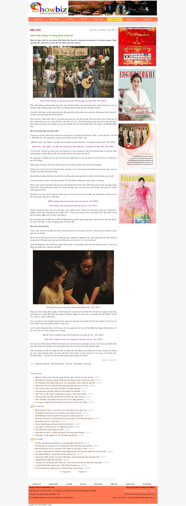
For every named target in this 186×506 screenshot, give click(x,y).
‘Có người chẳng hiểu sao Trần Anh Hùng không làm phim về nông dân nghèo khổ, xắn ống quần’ (71, 451)
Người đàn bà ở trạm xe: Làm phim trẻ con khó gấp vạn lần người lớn (61, 410)
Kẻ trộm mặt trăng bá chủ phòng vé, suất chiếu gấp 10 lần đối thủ (59, 443)
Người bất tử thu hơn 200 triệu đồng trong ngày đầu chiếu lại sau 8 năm (61, 386)
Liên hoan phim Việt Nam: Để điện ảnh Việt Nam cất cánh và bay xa (60, 397)
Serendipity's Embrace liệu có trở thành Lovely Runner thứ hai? (58, 413)
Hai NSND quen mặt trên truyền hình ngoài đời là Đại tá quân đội (59, 416)
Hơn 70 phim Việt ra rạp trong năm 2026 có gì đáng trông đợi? (58, 388)
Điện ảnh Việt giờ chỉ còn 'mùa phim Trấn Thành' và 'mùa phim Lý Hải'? (61, 449)
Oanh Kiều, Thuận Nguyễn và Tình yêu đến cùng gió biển (56, 435)
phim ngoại (78, 364)
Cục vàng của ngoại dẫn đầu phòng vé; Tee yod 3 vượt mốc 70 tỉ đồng (61, 402)
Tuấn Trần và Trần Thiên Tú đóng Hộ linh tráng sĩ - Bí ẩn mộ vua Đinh (61, 394)
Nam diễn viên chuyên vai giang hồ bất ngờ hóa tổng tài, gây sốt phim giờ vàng (64, 380)
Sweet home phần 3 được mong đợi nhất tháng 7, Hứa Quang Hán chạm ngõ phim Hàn (67, 457)
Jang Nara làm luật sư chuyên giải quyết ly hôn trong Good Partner (59, 432)
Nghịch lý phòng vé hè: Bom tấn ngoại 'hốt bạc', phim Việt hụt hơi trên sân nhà (64, 377)
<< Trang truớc (65, 472)
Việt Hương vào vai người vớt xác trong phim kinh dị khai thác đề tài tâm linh (63, 446)
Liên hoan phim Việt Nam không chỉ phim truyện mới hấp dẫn (57, 391)
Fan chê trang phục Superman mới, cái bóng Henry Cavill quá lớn (59, 468)
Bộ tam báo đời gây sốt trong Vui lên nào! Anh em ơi (54, 424)
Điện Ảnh (35, 30)
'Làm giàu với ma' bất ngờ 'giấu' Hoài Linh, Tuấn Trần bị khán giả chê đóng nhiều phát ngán (68, 463)
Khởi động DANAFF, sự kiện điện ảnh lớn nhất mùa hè (55, 454)
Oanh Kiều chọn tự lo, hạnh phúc (47, 421)
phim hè (69, 364)
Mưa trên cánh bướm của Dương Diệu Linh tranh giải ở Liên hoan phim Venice (64, 418)
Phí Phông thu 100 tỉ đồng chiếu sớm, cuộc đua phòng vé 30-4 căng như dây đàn (65, 383)
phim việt (87, 364)
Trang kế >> (82, 472)
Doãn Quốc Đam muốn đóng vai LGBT (49, 430)
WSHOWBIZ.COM (44, 505)
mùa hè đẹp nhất (57, 364)
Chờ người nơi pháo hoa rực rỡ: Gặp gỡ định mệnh (54, 427)
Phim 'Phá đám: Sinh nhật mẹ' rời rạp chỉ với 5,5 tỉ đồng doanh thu (59, 400)
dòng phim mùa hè (42, 364)
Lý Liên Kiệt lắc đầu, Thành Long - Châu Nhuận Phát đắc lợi (57, 465)
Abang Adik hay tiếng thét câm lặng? (48, 460)
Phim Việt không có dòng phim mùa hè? (51, 35)
